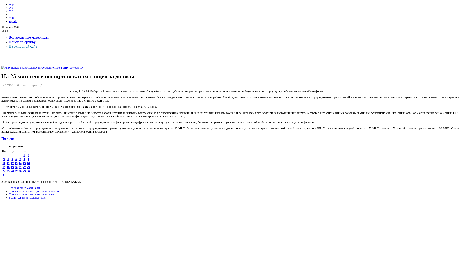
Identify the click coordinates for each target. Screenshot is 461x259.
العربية (13, 21)
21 (20, 167)
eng (11, 10)
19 (12, 167)
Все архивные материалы (29, 37)
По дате (7, 138)
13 (16, 163)
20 (16, 167)
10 (4, 163)
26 (12, 171)
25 (8, 171)
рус (11, 7)
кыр (11, 4)
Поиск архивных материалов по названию (35, 191)
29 (24, 171)
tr (9, 14)
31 (4, 175)
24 (4, 171)
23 (28, 167)
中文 (11, 17)
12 (12, 163)
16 (28, 163)
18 (8, 167)
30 (28, 171)
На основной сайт (23, 46)
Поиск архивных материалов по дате (31, 194)
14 (20, 163)
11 (8, 163)
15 (24, 163)
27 (16, 171)
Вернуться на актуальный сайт (27, 197)
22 (24, 167)
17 (4, 167)
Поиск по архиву (22, 42)
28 (20, 171)
